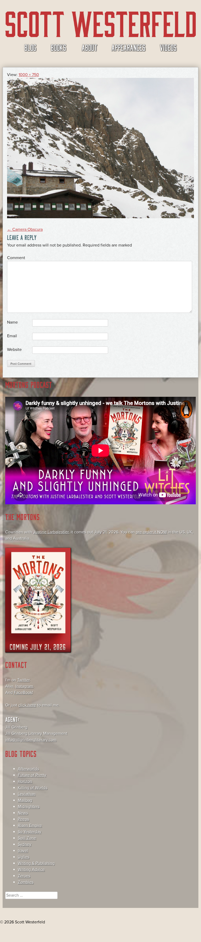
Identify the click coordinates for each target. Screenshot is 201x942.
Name (12, 322)
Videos (168, 47)
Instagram (24, 686)
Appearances (128, 47)
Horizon (25, 781)
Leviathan (27, 794)
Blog (30, 47)
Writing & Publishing (36, 863)
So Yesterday (29, 831)
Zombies (26, 882)
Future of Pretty (32, 775)
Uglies (23, 857)
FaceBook (23, 692)
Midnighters (29, 806)
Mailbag (25, 800)
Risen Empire (30, 825)
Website (14, 349)
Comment (16, 257)
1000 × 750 (29, 74)
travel (23, 850)
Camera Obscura (25, 229)
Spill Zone (27, 838)
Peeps (23, 819)
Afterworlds (28, 769)
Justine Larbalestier (51, 532)
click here (27, 705)
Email (12, 336)
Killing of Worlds (32, 787)
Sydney (24, 844)
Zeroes (24, 876)
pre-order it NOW (151, 532)
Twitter (23, 680)
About (89, 47)
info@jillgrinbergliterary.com (31, 739)
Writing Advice (31, 869)
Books (58, 47)
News (23, 813)
